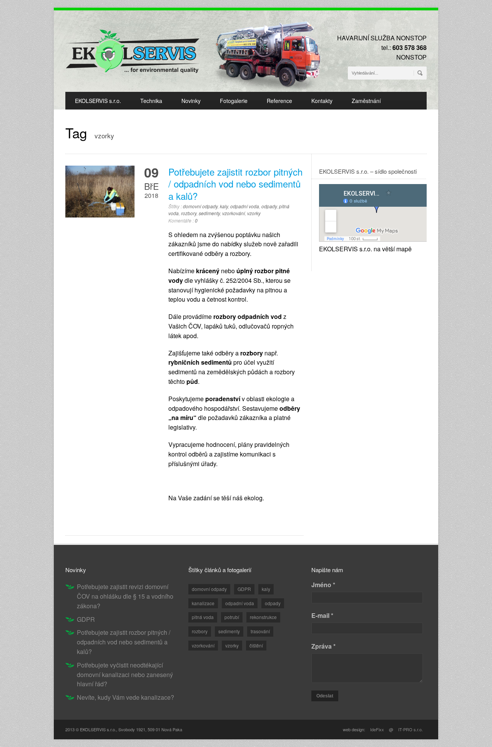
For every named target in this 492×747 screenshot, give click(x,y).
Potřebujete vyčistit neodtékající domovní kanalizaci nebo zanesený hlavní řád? (125, 675)
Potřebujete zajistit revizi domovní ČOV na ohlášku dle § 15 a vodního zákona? (125, 596)
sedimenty (209, 213)
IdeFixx (377, 729)
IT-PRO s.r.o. (410, 729)
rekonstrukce (263, 617)
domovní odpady (200, 206)
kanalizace (203, 603)
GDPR (86, 619)
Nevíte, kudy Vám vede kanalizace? (125, 697)
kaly (224, 206)
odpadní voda (244, 206)
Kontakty (321, 101)
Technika (151, 101)
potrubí (231, 617)
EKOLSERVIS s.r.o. (98, 101)
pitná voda (203, 617)
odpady (269, 206)
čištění (256, 645)
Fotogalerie (234, 101)
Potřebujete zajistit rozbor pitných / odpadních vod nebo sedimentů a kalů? (235, 183)
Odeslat (324, 696)
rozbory (188, 213)
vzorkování (233, 213)
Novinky (191, 101)
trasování (260, 631)
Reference (279, 101)
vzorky (254, 213)
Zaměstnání (366, 101)
